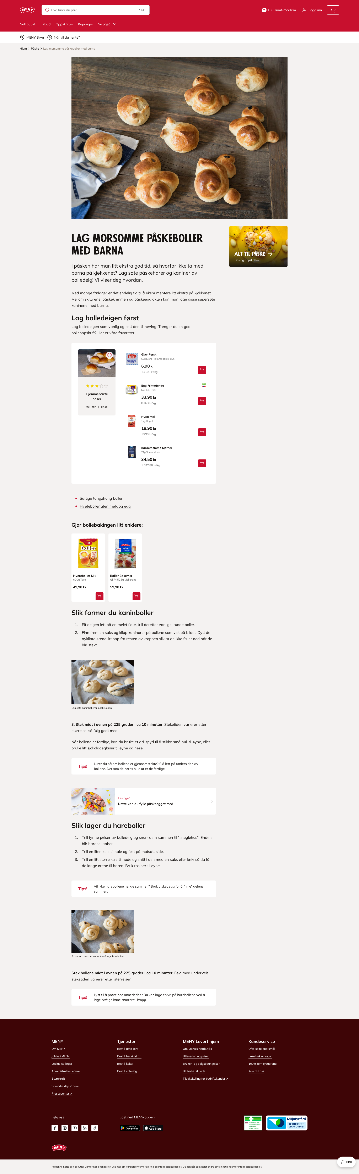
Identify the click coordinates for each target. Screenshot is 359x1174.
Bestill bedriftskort (129, 1056)
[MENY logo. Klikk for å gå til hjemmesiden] (27, 10)
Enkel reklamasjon (260, 1056)
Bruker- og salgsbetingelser (201, 1064)
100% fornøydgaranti (262, 1064)
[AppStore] (153, 1128)
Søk (142, 10)
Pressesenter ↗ (62, 1093)
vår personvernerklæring (140, 1166)
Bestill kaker (125, 1064)
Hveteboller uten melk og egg (105, 506)
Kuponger (85, 24)
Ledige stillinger (62, 1064)
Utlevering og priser (196, 1056)
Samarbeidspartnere (65, 1086)
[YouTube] (74, 1128)
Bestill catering (127, 1071)
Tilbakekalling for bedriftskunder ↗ (206, 1078)
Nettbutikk (28, 24)
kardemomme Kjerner (156, 448)
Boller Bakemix (121, 576)
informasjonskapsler (169, 1166)
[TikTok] (94, 1128)
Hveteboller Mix (84, 576)
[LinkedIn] (84, 1128)
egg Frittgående (152, 385)
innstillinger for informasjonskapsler (240, 1166)
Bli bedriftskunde (194, 1071)
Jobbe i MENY (61, 1056)
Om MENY (58, 1049)
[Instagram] (64, 1128)
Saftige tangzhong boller (101, 498)
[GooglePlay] (130, 1128)
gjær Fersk (148, 354)
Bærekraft (58, 1078)
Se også (104, 24)
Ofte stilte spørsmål (261, 1049)
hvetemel (148, 417)
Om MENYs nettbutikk (197, 1049)
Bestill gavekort (127, 1049)
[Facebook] (55, 1128)
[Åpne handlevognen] (333, 10)
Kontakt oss (256, 1071)
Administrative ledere (66, 1071)
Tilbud (46, 24)
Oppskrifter (64, 24)
